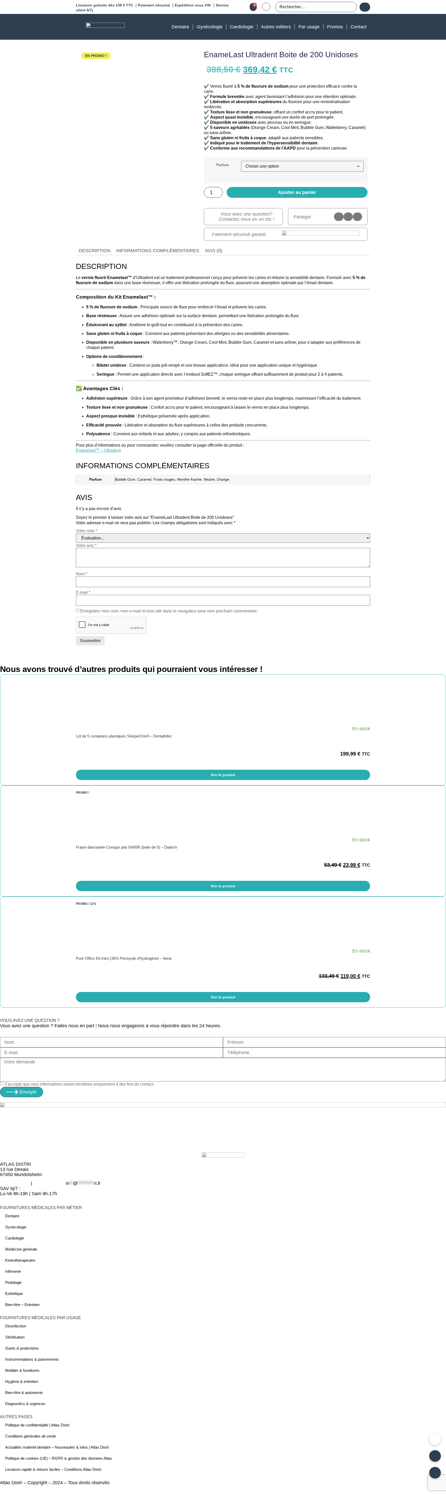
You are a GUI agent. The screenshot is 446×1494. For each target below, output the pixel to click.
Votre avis (86, 546)
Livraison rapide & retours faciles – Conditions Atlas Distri (53, 1469)
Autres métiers (276, 26)
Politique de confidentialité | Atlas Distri (37, 1425)
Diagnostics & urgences (25, 1403)
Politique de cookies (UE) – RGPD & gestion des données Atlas (58, 1458)
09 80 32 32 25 (49, 1183)
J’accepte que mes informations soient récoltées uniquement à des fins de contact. (79, 1084)
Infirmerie (13, 1271)
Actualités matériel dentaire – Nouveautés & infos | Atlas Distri (57, 1447)
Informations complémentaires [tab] (157, 250)
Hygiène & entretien (21, 1381)
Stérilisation (15, 1337)
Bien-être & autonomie (24, 1392)
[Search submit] (365, 7)
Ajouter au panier (297, 192)
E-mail (83, 592)
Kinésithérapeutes (20, 1260)
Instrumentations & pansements (32, 1359)
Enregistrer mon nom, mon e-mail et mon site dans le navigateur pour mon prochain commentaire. (169, 611)
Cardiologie (241, 26)
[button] (338, 216)
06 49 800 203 (15, 1183)
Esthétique (14, 1293)
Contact (359, 26)
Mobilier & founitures (22, 1370)
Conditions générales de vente (30, 1436)
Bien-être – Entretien (22, 1304)
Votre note (86, 531)
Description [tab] (94, 250)
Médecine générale (21, 1249)
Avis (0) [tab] (213, 250)
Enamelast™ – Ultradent (98, 450)
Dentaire (180, 26)
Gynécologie (209, 26)
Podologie (13, 1282)
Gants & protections (22, 1348)
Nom (81, 574)
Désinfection (15, 1326)
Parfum (222, 165)
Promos (335, 26)
